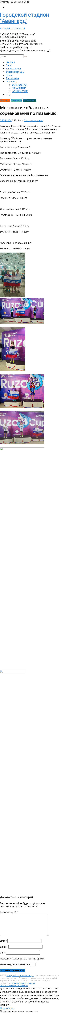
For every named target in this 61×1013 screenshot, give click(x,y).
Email (4, 946)
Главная (10, 62)
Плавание (16, 100)
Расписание (12, 78)
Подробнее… (7, 1008)
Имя (3, 940)
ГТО (8, 94)
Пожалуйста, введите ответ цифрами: (22, 958)
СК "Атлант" (29, 100)
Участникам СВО (15, 71)
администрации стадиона (23, 983)
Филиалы (11, 81)
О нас (9, 65)
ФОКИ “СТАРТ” (20, 91)
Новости (5, 100)
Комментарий (9, 912)
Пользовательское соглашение (14, 985)
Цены (9, 75)
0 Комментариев (33, 120)
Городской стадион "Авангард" (24, 18)
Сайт (3, 952)
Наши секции (13, 68)
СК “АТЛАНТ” (19, 88)
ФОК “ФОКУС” (19, 84)
